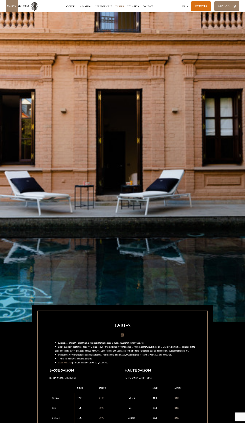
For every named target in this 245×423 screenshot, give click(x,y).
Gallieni (18, 6)
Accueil (70, 6)
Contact (148, 6)
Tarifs (119, 6)
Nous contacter (65, 362)
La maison (85, 6)
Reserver (201, 6)
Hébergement (103, 6)
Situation (133, 6)
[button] (185, 6)
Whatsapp (224, 5)
